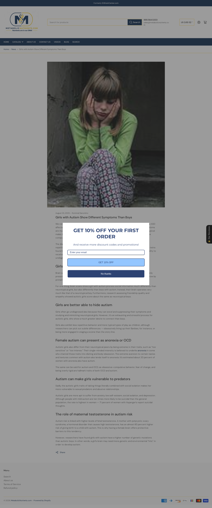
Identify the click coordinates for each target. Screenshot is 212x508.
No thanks (106, 274)
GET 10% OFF (106, 262)
